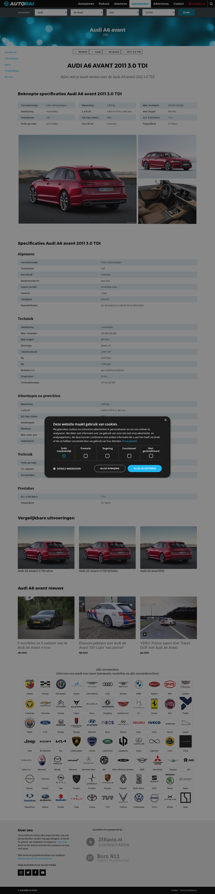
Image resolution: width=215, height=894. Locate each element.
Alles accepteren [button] (145, 468)
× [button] (165, 420)
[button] (67, 468)
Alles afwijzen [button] (109, 468)
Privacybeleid (129, 441)
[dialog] (107, 447)
